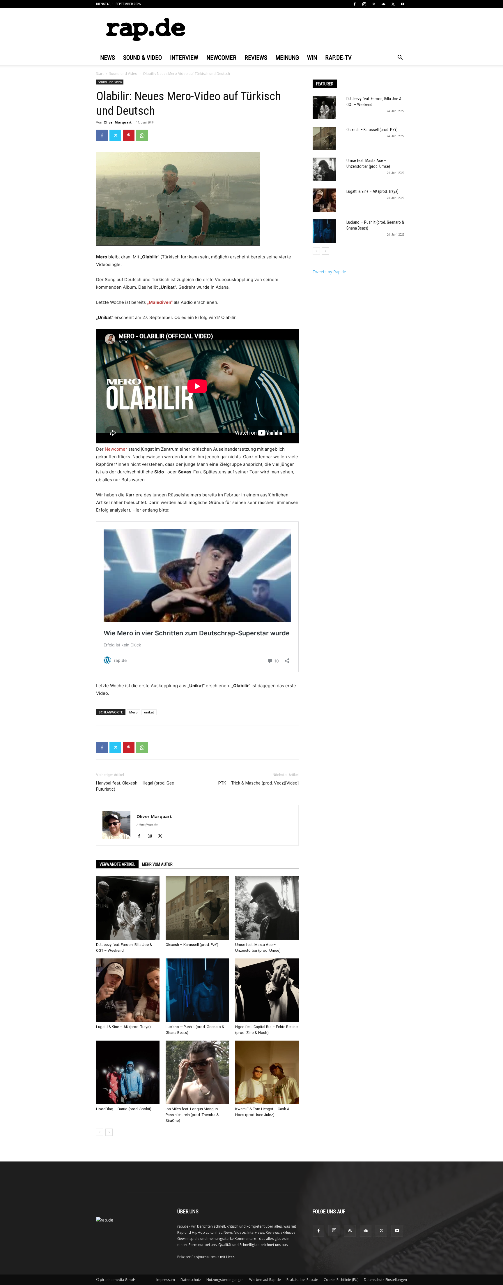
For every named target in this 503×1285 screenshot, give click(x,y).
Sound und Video (123, 73)
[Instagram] (364, 4)
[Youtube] (402, 4)
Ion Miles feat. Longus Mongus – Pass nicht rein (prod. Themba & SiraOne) (193, 1115)
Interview (184, 57)
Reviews (256, 57)
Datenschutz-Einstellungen (385, 1279)
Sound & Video (142, 57)
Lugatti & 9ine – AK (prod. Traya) (123, 1027)
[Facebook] (354, 4)
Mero (133, 712)
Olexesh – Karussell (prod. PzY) (192, 944)
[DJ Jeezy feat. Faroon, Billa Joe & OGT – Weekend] (128, 908)
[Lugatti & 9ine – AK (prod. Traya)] (128, 990)
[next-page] (109, 1132)
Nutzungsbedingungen (225, 1279)
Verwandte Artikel (117, 864)
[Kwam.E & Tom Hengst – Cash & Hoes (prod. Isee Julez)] (267, 1072)
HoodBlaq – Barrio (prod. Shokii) (123, 1109)
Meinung (287, 57)
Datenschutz (190, 1279)
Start (100, 73)
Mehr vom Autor (157, 864)
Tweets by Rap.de (329, 271)
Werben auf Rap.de (265, 1279)
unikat (149, 712)
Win (312, 57)
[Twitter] (393, 4)
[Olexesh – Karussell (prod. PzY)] (197, 908)
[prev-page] (99, 1132)
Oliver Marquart (118, 122)
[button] (400, 58)
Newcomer (221, 57)
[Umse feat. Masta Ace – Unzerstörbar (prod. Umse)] (267, 908)
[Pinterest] (128, 135)
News (107, 57)
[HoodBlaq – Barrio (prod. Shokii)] (128, 1072)
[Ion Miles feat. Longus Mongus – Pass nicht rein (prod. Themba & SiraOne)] (197, 1072)
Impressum (165, 1279)
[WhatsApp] (142, 135)
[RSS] (373, 4)
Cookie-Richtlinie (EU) (341, 1279)
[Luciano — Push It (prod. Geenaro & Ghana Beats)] (197, 990)
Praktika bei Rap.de (302, 1279)
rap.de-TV (338, 57)
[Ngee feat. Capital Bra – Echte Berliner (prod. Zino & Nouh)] (267, 990)
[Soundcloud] (383, 4)
